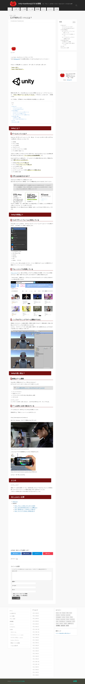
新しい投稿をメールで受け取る (20, 595)
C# (60, 612)
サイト (13, 589)
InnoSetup (63, 615)
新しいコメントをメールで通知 (20, 593)
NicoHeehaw (17, 634)
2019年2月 (36, 656)
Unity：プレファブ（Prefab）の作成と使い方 (24, 511)
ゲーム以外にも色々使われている (20, 119)
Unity (15, 15)
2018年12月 (36, 661)
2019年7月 (36, 642)
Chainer (63, 612)
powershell (63, 619)
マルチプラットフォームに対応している (21, 112)
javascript (68, 615)
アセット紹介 (31, 9)
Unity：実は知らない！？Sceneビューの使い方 (24, 509)
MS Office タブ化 (17, 637)
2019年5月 (36, 648)
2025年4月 (36, 613)
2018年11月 (36, 664)
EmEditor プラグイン (15, 640)
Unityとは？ (14, 106)
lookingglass (58, 617)
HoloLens (43, 9)
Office (71, 617)
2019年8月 (36, 640)
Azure (57, 612)
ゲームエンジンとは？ (18, 107)
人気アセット (70, 623)
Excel (71, 612)
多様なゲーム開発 (17, 117)
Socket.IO (72, 619)
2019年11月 (36, 632)
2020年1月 (36, 626)
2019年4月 (36, 650)
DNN (67, 612)
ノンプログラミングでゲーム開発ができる (21, 114)
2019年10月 (36, 634)
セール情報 (23, 9)
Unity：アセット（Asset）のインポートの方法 (24, 505)
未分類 (67, 625)
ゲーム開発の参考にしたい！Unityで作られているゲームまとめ (30, 388)
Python (67, 619)
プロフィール (13, 632)
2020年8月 (36, 621)
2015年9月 (36, 672)
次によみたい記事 (15, 122)
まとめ (13, 120)
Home (11, 15)
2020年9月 (36, 618)
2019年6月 (36, 645)
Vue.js (57, 623)
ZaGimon (57, 633)
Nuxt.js (67, 617)
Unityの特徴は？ (15, 110)
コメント (14, 571)
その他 (56, 9)
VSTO (73, 621)
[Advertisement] (32, 33)
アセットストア (14, 272)
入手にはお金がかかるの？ (19, 109)
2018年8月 (36, 669)
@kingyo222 (17, 59)
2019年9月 (36, 637)
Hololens (58, 615)
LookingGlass (50, 9)
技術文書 (63, 625)
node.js (63, 617)
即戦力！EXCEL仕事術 (15, 642)
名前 (13, 581)
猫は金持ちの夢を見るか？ (65, 633)
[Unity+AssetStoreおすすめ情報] (13, 4)
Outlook (57, 619)
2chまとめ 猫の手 (14, 645)
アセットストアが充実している (19, 113)
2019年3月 (36, 653)
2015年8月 (36, 675)
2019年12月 (36, 629)
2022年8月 (36, 615)
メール (14, 585)
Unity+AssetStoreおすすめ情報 (18, 681)
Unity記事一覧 (16, 9)
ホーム (9, 9)
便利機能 (37, 9)
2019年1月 (36, 658)
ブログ (65, 623)
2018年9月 (36, 667)
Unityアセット (62, 621)
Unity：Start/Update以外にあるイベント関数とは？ (25, 507)
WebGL (61, 623)
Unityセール (68, 621)
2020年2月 (36, 624)
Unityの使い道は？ (15, 116)
